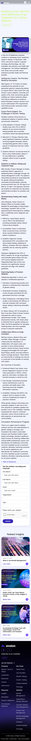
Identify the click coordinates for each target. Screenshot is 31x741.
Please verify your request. (12, 510)
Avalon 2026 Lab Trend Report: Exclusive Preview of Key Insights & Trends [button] (15, 594)
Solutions (19, 690)
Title (4, 502)
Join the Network (7, 663)
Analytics (19, 722)
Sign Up (5, 657)
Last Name (7, 479)
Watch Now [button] (7, 599)
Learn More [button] (6, 564)
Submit (7, 521)
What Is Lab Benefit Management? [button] (14, 560)
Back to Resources (9, 462)
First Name (7, 472)
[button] (25, 2)
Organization (7, 495)
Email (5, 487)
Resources (4, 690)
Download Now (7, 25)
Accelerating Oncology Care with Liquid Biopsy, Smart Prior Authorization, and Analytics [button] (14, 630)
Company (4, 666)
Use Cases (19, 666)
